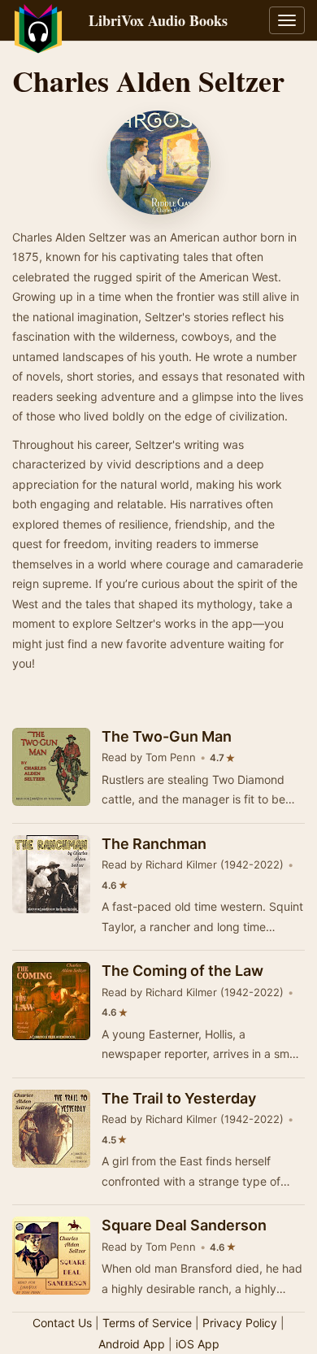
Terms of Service (147, 1323)
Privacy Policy (239, 1323)
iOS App (197, 1344)
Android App (131, 1344)
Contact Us (62, 1323)
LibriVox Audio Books (158, 20)
